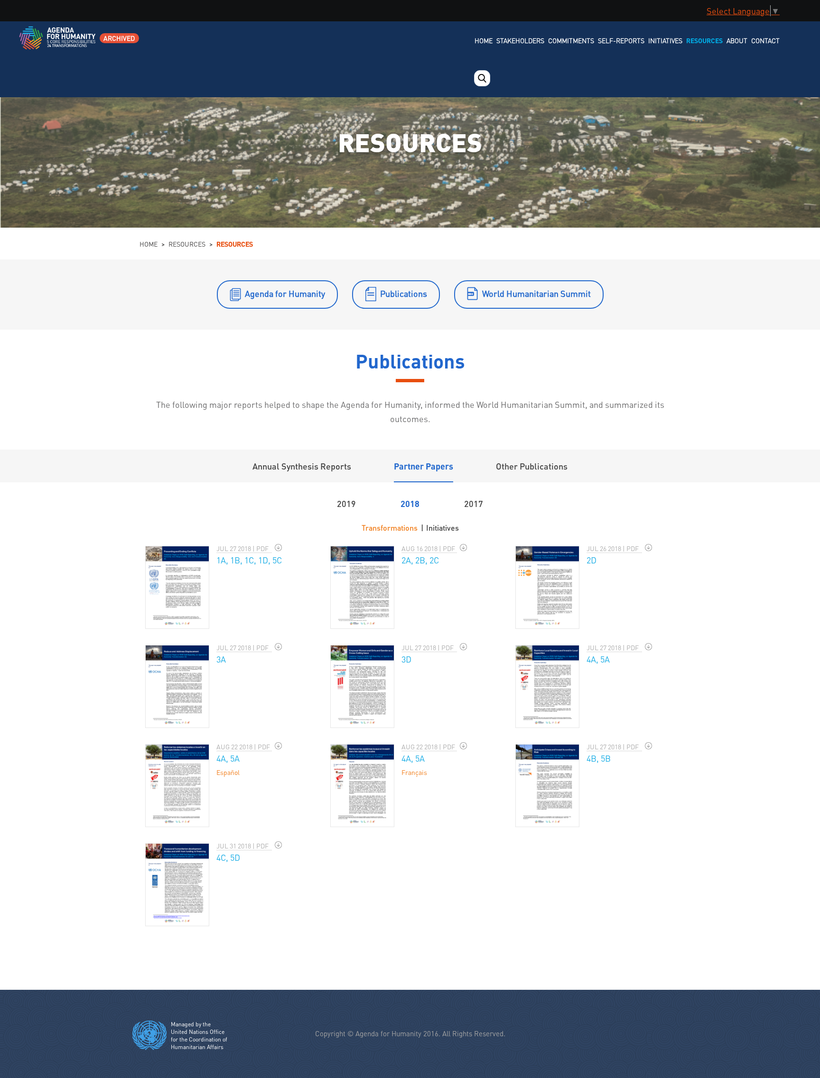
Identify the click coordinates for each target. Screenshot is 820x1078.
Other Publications (532, 466)
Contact (765, 40)
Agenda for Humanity (285, 293)
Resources (704, 40)
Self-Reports (621, 40)
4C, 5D (228, 857)
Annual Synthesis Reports (301, 466)
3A (221, 659)
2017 (473, 503)
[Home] (58, 44)
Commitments (571, 40)
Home (484, 40)
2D (591, 559)
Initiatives (665, 40)
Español (228, 772)
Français (414, 772)
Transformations (390, 528)
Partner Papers (423, 466)
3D (406, 659)
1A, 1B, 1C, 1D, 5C (249, 559)
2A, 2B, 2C (420, 559)
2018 (410, 503)
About (737, 40)
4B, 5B (599, 758)
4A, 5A (598, 659)
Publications (403, 293)
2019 (346, 503)
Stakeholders (520, 40)
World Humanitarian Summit (536, 293)
